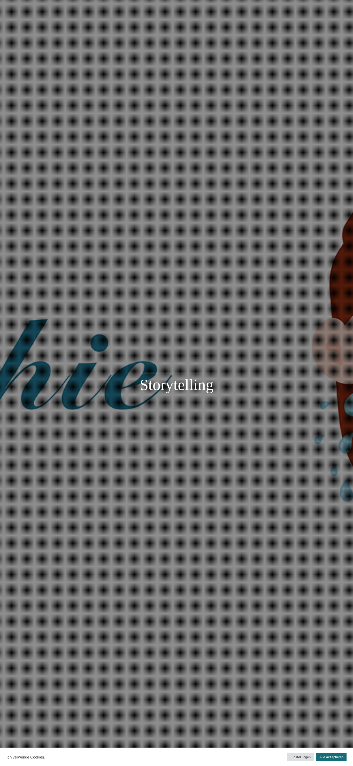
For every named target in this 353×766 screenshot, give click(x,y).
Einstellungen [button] (300, 757)
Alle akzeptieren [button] (331, 757)
